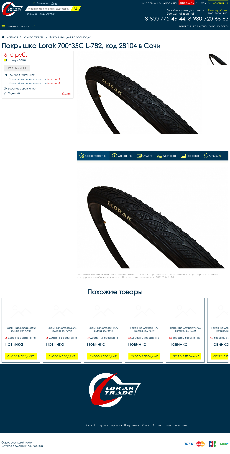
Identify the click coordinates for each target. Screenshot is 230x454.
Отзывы (66, 93)
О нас (146, 425)
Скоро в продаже (20, 356)
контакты (222, 26)
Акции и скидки (162, 425)
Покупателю (132, 425)
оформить (186, 2)
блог (212, 26)
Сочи (54, 3)
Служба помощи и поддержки (22, 445)
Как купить (200, 26)
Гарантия (185, 26)
